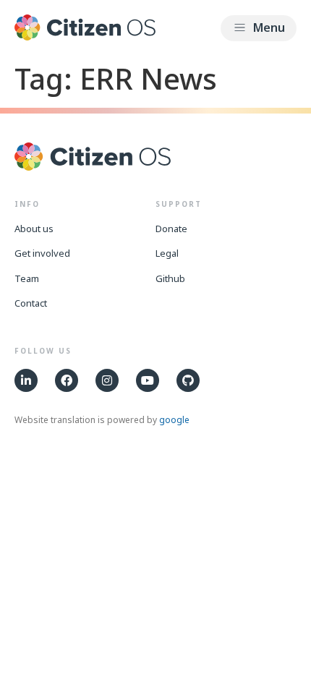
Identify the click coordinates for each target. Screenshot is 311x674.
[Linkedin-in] (26, 380)
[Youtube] (147, 380)
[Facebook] (66, 380)
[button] (259, 28)
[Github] (188, 380)
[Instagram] (107, 380)
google (174, 420)
